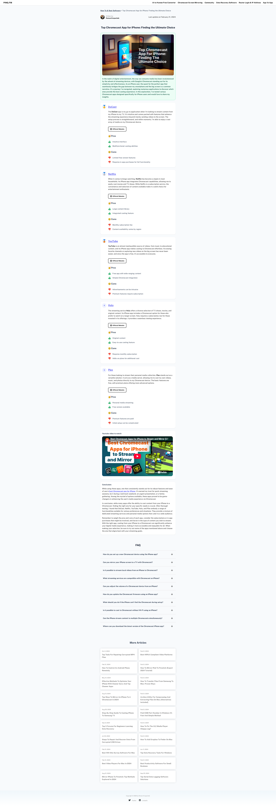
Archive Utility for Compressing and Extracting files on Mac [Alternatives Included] (155, 699)
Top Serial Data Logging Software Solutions (154, 778)
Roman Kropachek (112, 18)
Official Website (118, 129)
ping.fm (7, 3)
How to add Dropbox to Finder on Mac (156, 740)
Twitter (134, 800)
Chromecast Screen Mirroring (190, 3)
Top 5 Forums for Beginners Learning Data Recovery (117, 727)
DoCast (112, 106)
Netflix (112, 174)
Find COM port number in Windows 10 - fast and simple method (156, 714)
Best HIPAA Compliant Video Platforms (156, 655)
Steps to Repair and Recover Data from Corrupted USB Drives (118, 741)
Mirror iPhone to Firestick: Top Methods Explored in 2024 (118, 778)
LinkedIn (145, 800)
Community (209, 3)
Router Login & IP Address (250, 3)
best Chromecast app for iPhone (122, 491)
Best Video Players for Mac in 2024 (116, 763)
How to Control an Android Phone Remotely (116, 669)
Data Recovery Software (226, 3)
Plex (110, 369)
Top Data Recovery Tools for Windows (156, 753)
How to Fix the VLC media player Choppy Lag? (154, 727)
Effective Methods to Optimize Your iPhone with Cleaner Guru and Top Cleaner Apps (116, 683)
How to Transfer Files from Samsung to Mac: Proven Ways (156, 682)
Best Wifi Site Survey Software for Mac (118, 753)
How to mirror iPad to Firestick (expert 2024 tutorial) (156, 669)
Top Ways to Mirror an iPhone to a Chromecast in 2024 (116, 698)
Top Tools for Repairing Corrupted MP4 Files (118, 656)
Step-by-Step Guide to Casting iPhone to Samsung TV (118, 714)
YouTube (113, 241)
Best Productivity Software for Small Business (155, 764)
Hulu (111, 305)
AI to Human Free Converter (164, 3)
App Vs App (268, 3)
